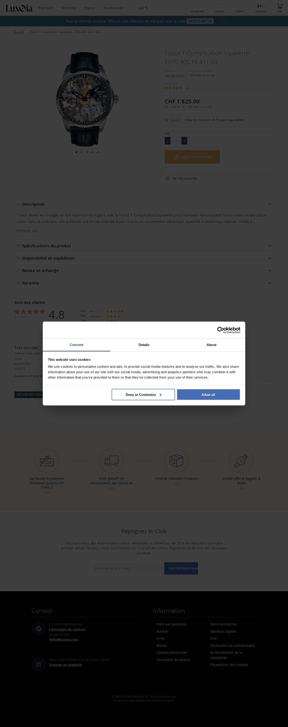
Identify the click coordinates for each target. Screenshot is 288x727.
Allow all (208, 394)
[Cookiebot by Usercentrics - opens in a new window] (220, 330)
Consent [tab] (76, 345)
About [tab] (211, 345)
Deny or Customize (141, 394)
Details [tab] (144, 345)
